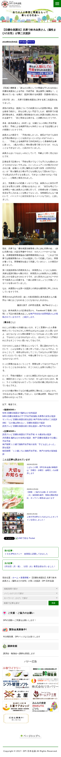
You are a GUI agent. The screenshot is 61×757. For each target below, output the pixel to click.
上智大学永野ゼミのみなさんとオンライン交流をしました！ (42, 518)
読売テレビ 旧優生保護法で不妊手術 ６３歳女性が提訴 (26, 434)
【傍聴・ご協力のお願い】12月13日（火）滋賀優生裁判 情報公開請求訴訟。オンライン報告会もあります (42, 495)
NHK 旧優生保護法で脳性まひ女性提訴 (19, 413)
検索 (53, 603)
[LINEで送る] (21, 538)
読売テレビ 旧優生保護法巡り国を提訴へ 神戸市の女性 (26, 426)
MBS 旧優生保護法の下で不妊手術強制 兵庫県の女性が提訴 (28, 416)
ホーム (15, 578)
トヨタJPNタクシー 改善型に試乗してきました (26, 554)
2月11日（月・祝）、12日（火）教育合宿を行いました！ (30, 566)
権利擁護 (22, 42)
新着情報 (25, 578)
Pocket (32, 538)
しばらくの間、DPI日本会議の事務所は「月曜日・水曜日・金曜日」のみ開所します (42, 470)
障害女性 (31, 42)
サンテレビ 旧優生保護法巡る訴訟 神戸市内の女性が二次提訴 (29, 419)
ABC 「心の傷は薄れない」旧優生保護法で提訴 (23, 423)
